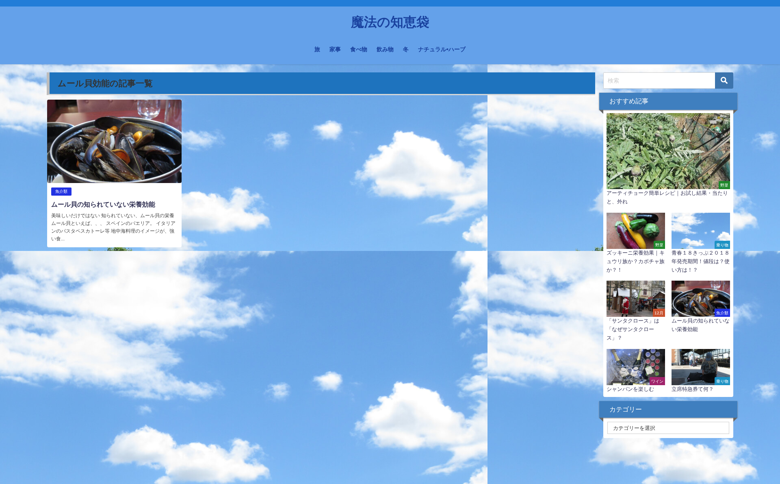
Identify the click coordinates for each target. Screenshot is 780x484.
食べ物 (358, 49)
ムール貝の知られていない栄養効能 (103, 204)
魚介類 (61, 191)
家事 (335, 49)
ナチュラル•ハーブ (442, 49)
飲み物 (385, 49)
